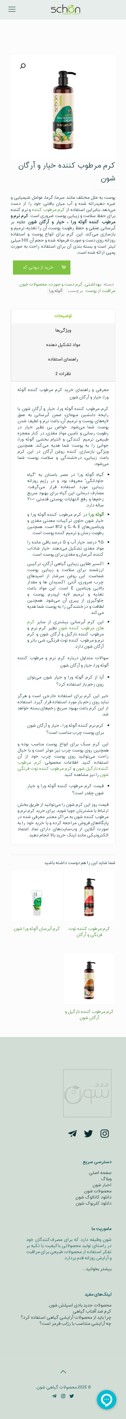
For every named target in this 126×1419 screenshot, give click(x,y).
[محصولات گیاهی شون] (65, 10)
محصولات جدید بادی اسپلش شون (80, 1305)
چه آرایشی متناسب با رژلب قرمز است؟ (75, 1324)
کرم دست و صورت (66, 284)
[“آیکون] (104, 1134)
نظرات (63, 374)
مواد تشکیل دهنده (63, 345)
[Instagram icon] (63, 1396)
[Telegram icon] (54, 1396)
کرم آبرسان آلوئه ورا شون (37, 929)
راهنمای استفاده (63, 359)
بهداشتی (93, 284)
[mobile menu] (11, 9)
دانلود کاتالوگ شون (93, 1197)
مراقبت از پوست (100, 291)
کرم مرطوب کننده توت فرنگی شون (63, 772)
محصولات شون (33, 284)
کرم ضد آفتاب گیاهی (92, 1311)
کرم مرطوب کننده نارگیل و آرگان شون (89, 1015)
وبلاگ (106, 1179)
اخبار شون (101, 1185)
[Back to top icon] (63, 1372)
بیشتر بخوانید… (97, 1269)
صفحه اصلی (100, 1173)
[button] (22, 66)
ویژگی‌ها (63, 330)
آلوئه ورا (55, 291)
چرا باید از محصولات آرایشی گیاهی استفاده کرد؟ (66, 1318)
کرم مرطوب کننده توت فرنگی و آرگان (89, 932)
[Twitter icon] (71, 1396)
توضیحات (63, 316)
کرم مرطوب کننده (48, 210)
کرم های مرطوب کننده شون (65, 625)
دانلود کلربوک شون (93, 1203)
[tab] (63, 316)
